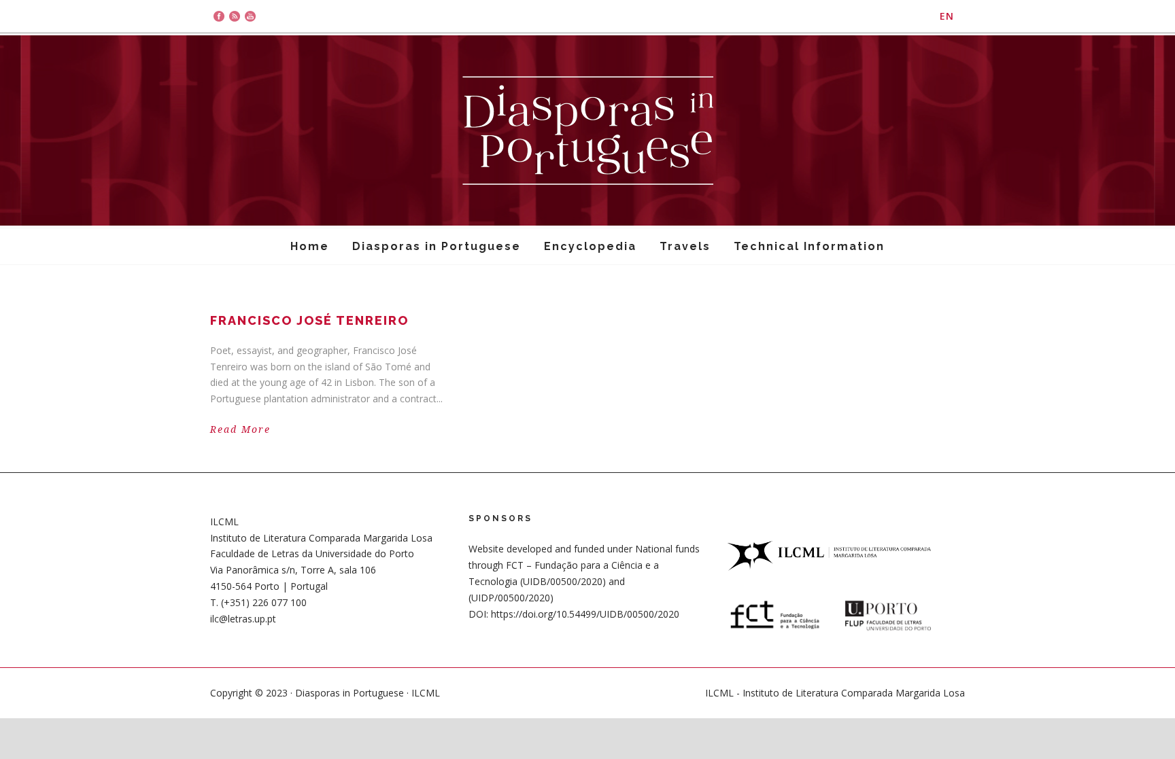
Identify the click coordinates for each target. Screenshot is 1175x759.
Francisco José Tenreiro (309, 320)
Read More (240, 429)
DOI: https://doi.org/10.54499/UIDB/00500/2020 (574, 613)
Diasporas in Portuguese (436, 246)
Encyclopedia (590, 246)
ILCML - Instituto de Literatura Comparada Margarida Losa (835, 692)
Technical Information (809, 246)
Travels (685, 246)
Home (309, 246)
